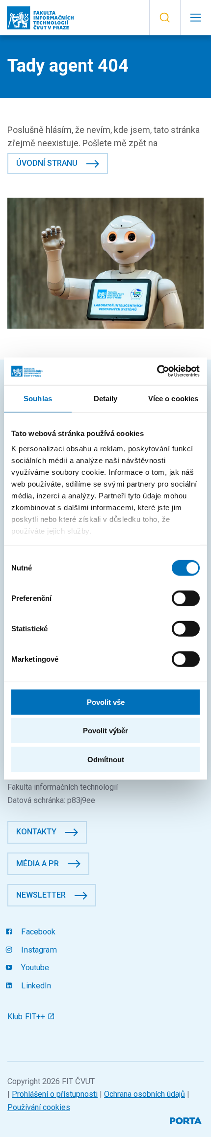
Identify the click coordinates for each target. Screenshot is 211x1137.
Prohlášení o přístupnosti (55, 1094)
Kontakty (36, 831)
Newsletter (41, 895)
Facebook (37, 931)
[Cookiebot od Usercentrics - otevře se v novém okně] (157, 371)
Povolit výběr (105, 730)
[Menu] (195, 17)
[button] (164, 17)
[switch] (186, 598)
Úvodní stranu (47, 163)
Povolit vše (106, 702)
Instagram (37, 950)
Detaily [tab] (106, 398)
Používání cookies (38, 1107)
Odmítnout (105, 759)
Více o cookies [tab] (173, 398)
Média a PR (37, 863)
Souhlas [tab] (38, 398)
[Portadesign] (187, 1119)
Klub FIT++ (27, 1016)
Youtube (34, 967)
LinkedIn (35, 985)
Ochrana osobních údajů (144, 1094)
